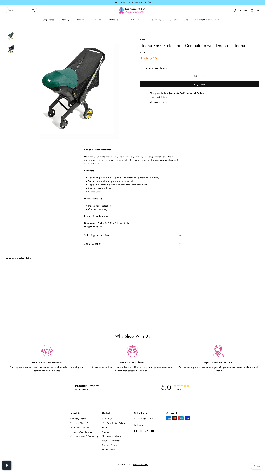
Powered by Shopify (141, 464)
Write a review (81, 389)
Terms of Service (110, 445)
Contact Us (107, 418)
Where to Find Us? (79, 423)
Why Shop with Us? (79, 427)
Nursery (66, 19)
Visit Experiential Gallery (113, 423)
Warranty (106, 431)
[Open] (6, 465)
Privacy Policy (108, 449)
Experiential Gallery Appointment (208, 19)
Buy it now (200, 84)
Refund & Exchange (111, 440)
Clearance (174, 19)
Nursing (81, 19)
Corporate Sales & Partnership (84, 436)
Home (142, 39)
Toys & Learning (155, 19)
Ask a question (93, 244)
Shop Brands (49, 19)
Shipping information (96, 235)
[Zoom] (75, 86)
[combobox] (21, 10)
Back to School (133, 19)
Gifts (186, 19)
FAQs (104, 427)
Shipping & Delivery (111, 436)
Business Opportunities (81, 431)
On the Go (114, 19)
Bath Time (97, 19)
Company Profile (78, 418)
